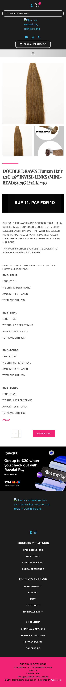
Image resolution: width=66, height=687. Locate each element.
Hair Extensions (33, 550)
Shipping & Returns (33, 629)
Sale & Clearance (33, 569)
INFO (20, 676)
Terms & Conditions (33, 635)
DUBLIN (33, 670)
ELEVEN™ (33, 592)
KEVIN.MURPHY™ (33, 586)
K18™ (33, 599)
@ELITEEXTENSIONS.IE (35, 676)
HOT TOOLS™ (33, 605)
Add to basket (44, 433)
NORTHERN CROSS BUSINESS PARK (33, 667)
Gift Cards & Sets (33, 562)
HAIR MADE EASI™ (33, 612)
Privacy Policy (33, 642)
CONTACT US (33, 648)
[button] (33, 53)
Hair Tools (33, 556)
